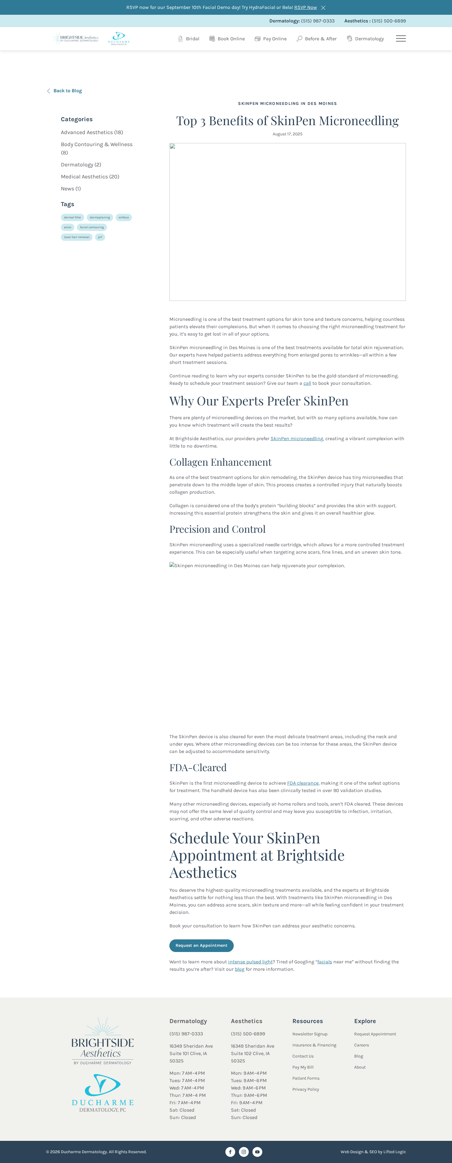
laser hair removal (76, 237)
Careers (361, 1045)
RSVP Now (305, 7)
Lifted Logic (394, 1151)
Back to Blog (68, 91)
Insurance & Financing (314, 1045)
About (360, 1067)
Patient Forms (305, 1078)
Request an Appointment (202, 945)
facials (324, 962)
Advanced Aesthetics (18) (92, 132)
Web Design (352, 1151)
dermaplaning (100, 217)
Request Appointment (375, 1034)
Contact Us (303, 1056)
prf (100, 237)
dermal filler (72, 217)
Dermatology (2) (81, 164)
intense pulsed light (250, 962)
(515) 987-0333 (186, 1034)
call (307, 383)
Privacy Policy (305, 1089)
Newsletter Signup (309, 1034)
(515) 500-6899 (248, 1034)
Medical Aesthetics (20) (90, 176)
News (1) (71, 188)
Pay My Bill (303, 1067)
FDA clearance (303, 783)
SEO (373, 1151)
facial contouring (92, 227)
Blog (358, 1056)
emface (124, 217)
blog (239, 969)
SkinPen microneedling (297, 438)
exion (67, 227)
